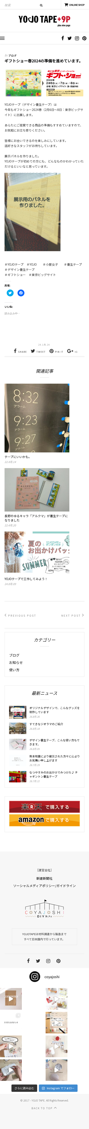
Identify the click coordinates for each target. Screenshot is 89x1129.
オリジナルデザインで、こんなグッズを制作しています (54, 710)
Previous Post (21, 615)
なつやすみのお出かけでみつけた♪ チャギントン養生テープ (53, 774)
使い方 (14, 669)
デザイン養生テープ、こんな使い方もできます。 (54, 742)
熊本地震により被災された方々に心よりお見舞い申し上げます (54, 758)
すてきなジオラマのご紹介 (46, 724)
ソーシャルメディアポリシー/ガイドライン (44, 885)
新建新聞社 (44, 878)
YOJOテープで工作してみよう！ (26, 579)
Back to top (43, 1108)
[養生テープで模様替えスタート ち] (11, 1070)
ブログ (12, 55)
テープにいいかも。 (18, 457)
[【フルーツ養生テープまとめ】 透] (56, 999)
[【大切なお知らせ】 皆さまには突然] (11, 1023)
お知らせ (16, 662)
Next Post (71, 615)
